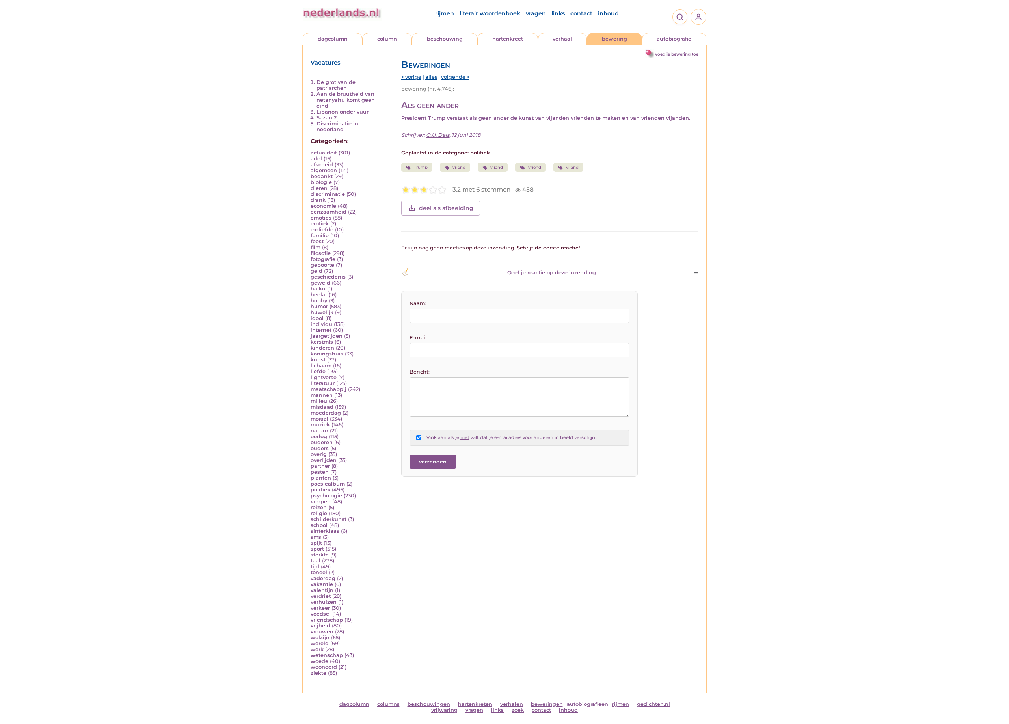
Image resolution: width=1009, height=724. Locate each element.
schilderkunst (328, 519)
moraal (319, 419)
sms (316, 537)
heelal (319, 295)
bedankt (322, 176)
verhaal (562, 39)
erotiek (320, 224)
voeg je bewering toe (676, 54)
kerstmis (322, 342)
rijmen (444, 13)
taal (315, 561)
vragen (536, 13)
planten (321, 478)
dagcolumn (333, 39)
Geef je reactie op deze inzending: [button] (552, 272)
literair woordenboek (490, 13)
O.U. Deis (437, 135)
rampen (321, 501)
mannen (322, 395)
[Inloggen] (698, 17)
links (558, 13)
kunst (318, 360)
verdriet (321, 596)
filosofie (321, 253)
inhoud (608, 13)
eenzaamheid (328, 212)
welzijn (320, 637)
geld (316, 271)
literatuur (323, 383)
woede (319, 661)
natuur (319, 431)
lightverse (324, 377)
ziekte (318, 673)
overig (319, 454)
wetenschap (327, 655)
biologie (321, 182)
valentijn (322, 590)
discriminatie (328, 194)
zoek (518, 710)
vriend (458, 167)
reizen (319, 507)
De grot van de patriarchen (336, 85)
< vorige (411, 77)
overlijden (324, 460)
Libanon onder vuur (342, 112)
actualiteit (324, 153)
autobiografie (674, 39)
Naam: (418, 303)
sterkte (320, 555)
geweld (320, 283)
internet (321, 330)
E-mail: (419, 338)
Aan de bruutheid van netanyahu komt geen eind (345, 100)
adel (316, 159)
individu (321, 324)
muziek (320, 425)
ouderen (322, 442)
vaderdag (323, 578)
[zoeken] (679, 16)
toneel (319, 572)
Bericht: (420, 372)
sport (317, 549)
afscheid (322, 165)
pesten (320, 472)
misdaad (322, 407)
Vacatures (326, 62)
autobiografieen (587, 704)
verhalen (511, 704)
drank (318, 200)
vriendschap (327, 620)
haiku (318, 289)
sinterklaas (325, 531)
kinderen (322, 348)
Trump (421, 167)
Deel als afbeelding (446, 208)
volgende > (455, 77)
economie (323, 206)
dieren (319, 188)
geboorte (322, 265)
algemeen (324, 170)
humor (319, 306)
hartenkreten (475, 704)
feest (317, 241)
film (315, 247)
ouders (320, 448)
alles (431, 77)
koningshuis (327, 354)
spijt (316, 543)
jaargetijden (327, 336)
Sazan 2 (326, 118)
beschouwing (445, 39)
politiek (320, 490)
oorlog (319, 436)
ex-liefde (322, 230)
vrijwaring (444, 710)
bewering (614, 39)
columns (388, 704)
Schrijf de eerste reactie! (548, 248)
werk (317, 649)
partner (320, 466)
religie (319, 513)
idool (317, 318)
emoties (321, 218)
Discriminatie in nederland (337, 126)
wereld (320, 643)
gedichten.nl (653, 704)
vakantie (322, 584)
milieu (319, 401)
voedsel (321, 614)
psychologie (326, 496)
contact (581, 13)
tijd (315, 567)
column (387, 39)
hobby (319, 300)
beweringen (547, 704)
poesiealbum (328, 484)
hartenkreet (507, 39)
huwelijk (322, 312)
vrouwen (322, 632)
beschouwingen (429, 704)
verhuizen (324, 602)
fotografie (323, 259)
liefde (318, 371)
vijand (496, 167)
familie (320, 235)
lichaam (321, 366)
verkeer (320, 608)
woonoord (324, 667)
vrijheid (320, 626)
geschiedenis (328, 277)
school (319, 525)
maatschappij (328, 389)
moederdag (326, 413)
